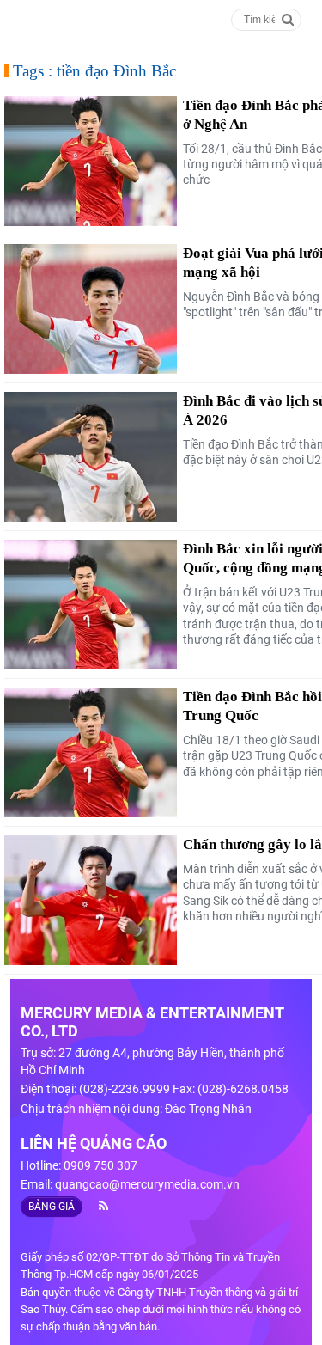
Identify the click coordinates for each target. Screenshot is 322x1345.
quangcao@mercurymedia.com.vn (147, 1184)
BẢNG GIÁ (51, 1207)
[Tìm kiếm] (288, 18)
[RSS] (96, 1206)
